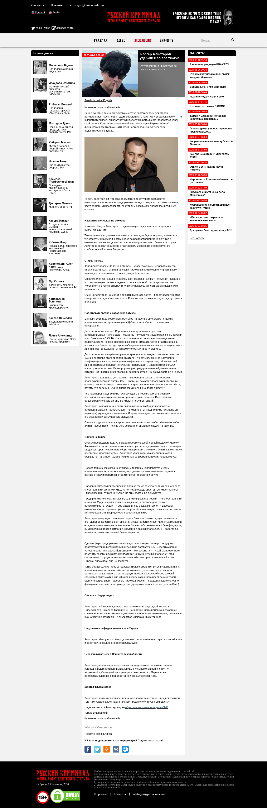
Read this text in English (98, 100)
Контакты (57, 5)
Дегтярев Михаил (60, 203)
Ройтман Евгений (60, 104)
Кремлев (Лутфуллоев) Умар (61, 180)
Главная (100, 40)
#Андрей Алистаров (98, 727)
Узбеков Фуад (58, 242)
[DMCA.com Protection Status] (65, 802)
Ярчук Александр (60, 335)
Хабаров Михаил (60, 142)
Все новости (197, 238)
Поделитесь (145, 740)
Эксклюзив (142, 40)
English (57, 12)
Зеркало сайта (65, 28)
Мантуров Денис (60, 123)
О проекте (37, 5)
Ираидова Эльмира (62, 83)
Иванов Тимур (58, 161)
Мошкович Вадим (61, 65)
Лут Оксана (56, 281)
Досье (120, 40)
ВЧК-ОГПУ (166, 40)
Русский (40, 12)
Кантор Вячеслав (60, 318)
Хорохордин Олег (61, 263)
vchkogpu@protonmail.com (87, 5)
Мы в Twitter (42, 28)
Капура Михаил (59, 220)
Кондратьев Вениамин (57, 300)
